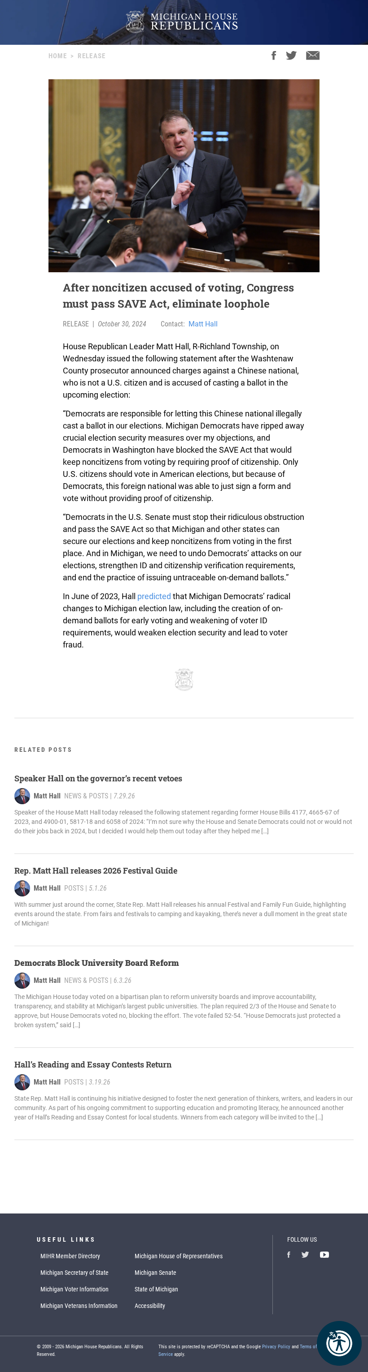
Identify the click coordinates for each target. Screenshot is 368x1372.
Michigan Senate (155, 1272)
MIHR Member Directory (70, 1256)
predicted (154, 596)
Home (57, 56)
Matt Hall (203, 324)
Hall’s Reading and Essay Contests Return (92, 1064)
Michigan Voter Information (74, 1289)
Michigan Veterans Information (79, 1305)
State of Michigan (156, 1289)
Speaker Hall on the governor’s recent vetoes (98, 778)
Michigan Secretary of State (74, 1272)
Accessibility (150, 1305)
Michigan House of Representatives (179, 1256)
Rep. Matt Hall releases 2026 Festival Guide (95, 870)
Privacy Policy (276, 1347)
